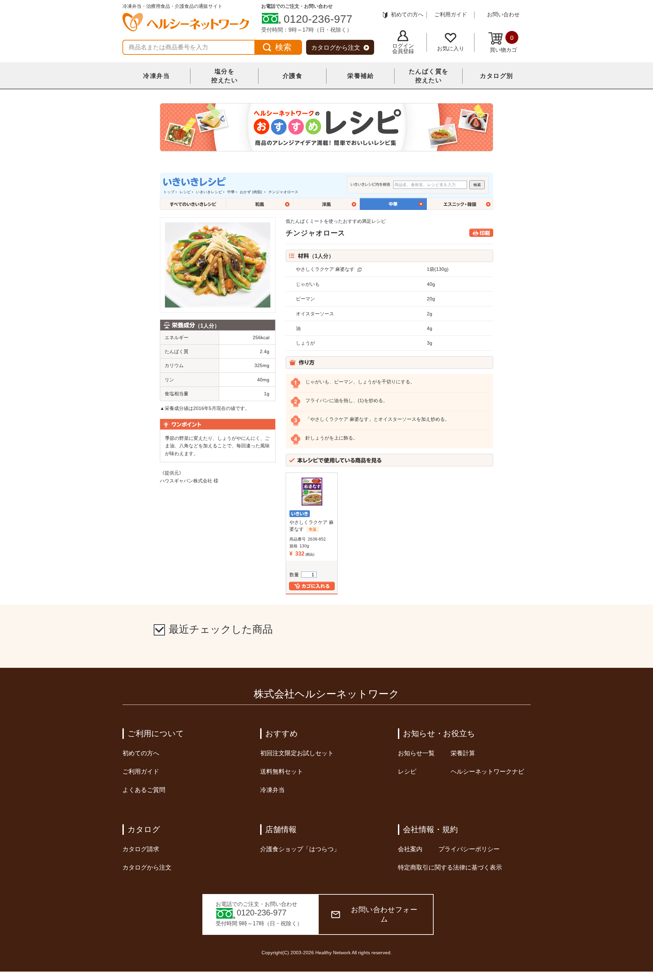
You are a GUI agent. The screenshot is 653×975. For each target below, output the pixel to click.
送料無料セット (281, 771)
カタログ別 (496, 75)
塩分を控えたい (224, 76)
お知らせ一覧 (416, 753)
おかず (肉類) (251, 192)
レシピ (185, 192)
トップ (168, 192)
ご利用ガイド (450, 14)
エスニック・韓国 (460, 204)
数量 (294, 574)
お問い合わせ (503, 14)
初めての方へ (407, 14)
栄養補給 (360, 75)
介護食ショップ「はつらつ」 (300, 849)
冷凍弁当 (156, 75)
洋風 (327, 204)
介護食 (293, 75)
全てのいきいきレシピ (193, 204)
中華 (231, 192)
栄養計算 (463, 753)
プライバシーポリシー (469, 849)
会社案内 (410, 849)
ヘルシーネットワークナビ (487, 771)
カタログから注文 (335, 47)
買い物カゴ (503, 43)
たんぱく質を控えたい (429, 76)
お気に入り (450, 48)
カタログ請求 (140, 849)
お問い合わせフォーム (384, 914)
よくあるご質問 (143, 790)
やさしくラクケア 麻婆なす (325, 269)
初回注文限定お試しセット (297, 753)
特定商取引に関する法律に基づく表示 (450, 867)
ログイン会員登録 (403, 48)
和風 (260, 204)
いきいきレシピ (209, 192)
